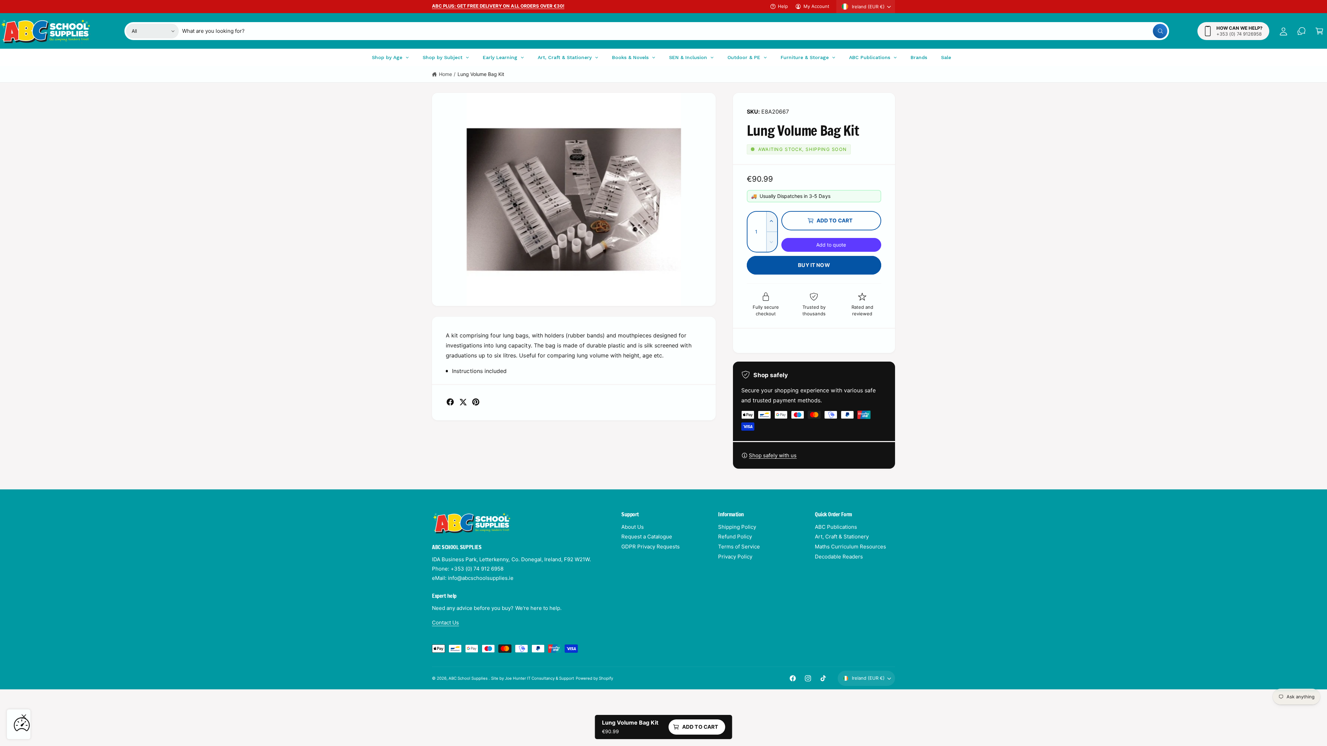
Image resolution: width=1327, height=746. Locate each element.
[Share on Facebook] (450, 402)
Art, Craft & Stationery (842, 536)
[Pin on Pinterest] (475, 402)
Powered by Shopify (594, 678)
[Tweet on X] (463, 402)
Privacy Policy (735, 556)
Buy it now (814, 265)
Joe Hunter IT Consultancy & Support (539, 678)
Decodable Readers (839, 556)
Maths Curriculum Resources (850, 546)
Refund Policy (735, 536)
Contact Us (445, 622)
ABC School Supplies (469, 678)
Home (445, 74)
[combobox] (674, 31)
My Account (816, 6)
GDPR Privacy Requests (650, 546)
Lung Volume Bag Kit (481, 74)
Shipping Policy (737, 527)
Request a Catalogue (646, 536)
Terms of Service (739, 546)
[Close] (24, 717)
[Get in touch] (1301, 31)
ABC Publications (836, 527)
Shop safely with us (773, 455)
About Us (632, 527)
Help (783, 6)
